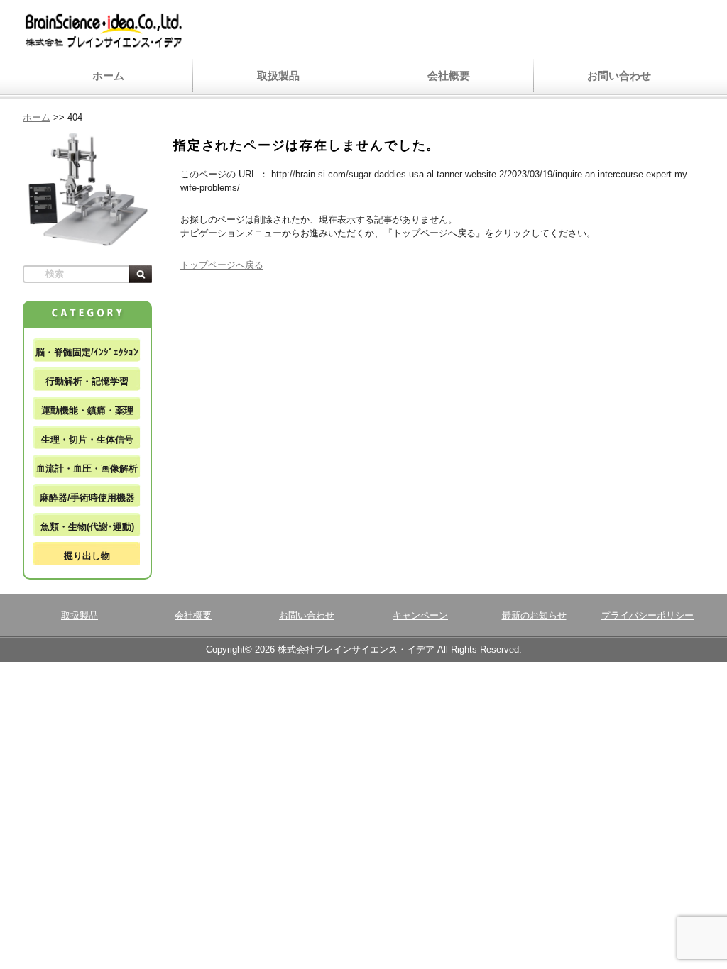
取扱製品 (278, 76)
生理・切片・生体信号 (87, 439)
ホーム (108, 76)
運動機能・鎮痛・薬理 (87, 410)
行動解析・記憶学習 (87, 381)
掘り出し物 (87, 555)
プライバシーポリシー (647, 615)
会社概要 (448, 76)
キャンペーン (420, 615)
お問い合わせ (619, 76)
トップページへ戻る (221, 265)
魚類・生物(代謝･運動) (87, 526)
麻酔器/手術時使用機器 (87, 497)
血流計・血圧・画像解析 (87, 468)
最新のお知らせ (534, 615)
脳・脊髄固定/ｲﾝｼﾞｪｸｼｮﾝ (86, 352)
